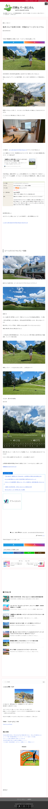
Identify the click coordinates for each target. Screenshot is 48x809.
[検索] (45, 1)
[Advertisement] (24, 237)
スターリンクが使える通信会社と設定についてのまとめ (14, 738)
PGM (21, 532)
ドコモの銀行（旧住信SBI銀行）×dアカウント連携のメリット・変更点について (18, 742)
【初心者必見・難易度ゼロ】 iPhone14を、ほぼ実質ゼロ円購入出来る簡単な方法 (23, 476)
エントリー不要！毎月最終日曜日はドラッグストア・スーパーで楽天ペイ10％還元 (19, 736)
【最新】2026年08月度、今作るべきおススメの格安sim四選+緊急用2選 (26, 596)
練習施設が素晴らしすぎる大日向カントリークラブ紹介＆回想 (24, 640)
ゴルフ (9, 22)
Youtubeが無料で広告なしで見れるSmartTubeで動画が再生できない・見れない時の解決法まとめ (22, 735)
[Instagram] (34, 42)
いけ (43, 535)
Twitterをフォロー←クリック (9, 466)
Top (4, 22)
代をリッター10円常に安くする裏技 (15, 489)
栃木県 (16, 532)
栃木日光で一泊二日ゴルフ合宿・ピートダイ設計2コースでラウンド (25, 623)
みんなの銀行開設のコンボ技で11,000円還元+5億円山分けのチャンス (20, 479)
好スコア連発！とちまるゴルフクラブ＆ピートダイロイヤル (23, 649)
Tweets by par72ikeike (7, 724)
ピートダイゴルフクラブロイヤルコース (18, 150)
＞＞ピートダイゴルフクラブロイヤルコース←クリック (15, 222)
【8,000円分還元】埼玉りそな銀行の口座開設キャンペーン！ (15, 740)
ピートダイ (25, 532)
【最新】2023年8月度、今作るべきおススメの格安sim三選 (18, 487)
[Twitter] (13, 42)
